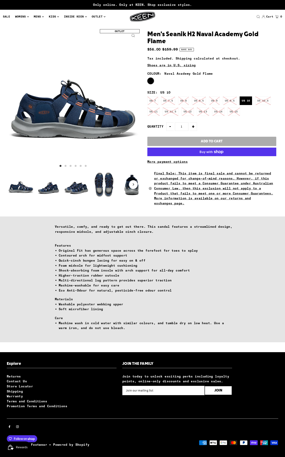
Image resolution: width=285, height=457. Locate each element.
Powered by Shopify (71, 444)
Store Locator (20, 386)
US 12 (188, 111)
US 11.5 (170, 111)
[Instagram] (17, 427)
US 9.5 (230, 100)
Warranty (15, 396)
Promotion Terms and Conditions (37, 406)
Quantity (155, 126)
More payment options (167, 162)
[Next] (133, 184)
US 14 (218, 111)
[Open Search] (258, 16)
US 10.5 (263, 100)
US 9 (214, 100)
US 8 (183, 100)
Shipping (184, 58)
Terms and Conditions (27, 401)
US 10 (246, 100)
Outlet (97, 16)
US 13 (203, 111)
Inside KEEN (74, 16)
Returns (14, 376)
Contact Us (17, 381)
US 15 (234, 111)
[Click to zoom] (133, 35)
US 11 (153, 111)
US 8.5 (199, 100)
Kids (52, 16)
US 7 (152, 100)
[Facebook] (9, 427)
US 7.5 (168, 100)
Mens (37, 16)
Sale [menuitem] (6, 16)
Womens (20, 16)
